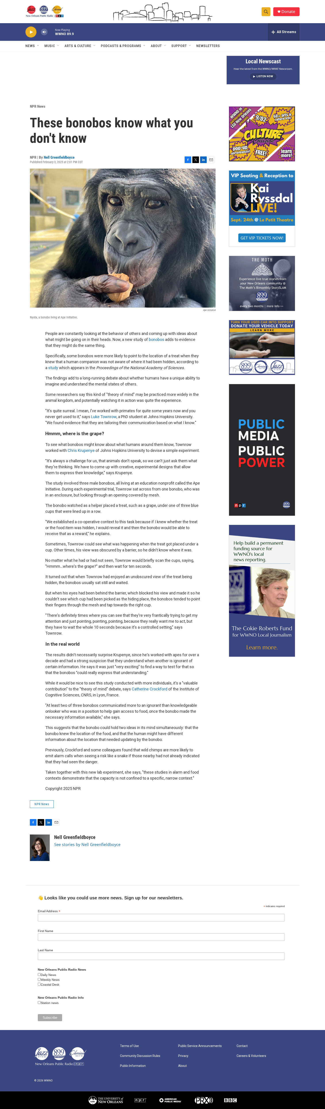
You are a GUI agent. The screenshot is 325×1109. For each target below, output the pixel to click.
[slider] (51, 32)
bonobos (156, 339)
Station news (50, 1003)
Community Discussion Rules (140, 1056)
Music (49, 46)
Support (179, 46)
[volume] (44, 32)
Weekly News (50, 979)
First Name (45, 931)
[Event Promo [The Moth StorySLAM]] (262, 283)
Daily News (48, 975)
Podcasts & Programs (121, 46)
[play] (30, 32)
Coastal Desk (50, 984)
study (53, 367)
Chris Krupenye (81, 450)
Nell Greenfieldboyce (59, 157)
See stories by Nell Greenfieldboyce (87, 844)
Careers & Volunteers (251, 1056)
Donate (288, 11)
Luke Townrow (104, 416)
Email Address (49, 911)
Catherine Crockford (149, 689)
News (30, 46)
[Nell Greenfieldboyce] (40, 848)
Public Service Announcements (200, 1046)
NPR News (37, 106)
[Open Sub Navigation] (38, 46)
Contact (242, 1046)
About (156, 46)
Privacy (183, 1056)
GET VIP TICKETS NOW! (262, 238)
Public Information (133, 1066)
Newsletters (208, 46)
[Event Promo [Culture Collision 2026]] (262, 134)
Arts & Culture (78, 46)
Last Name (45, 950)
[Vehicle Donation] (262, 347)
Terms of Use (129, 1046)
